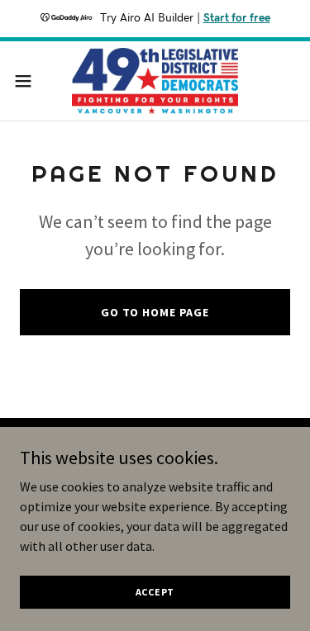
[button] (29, 80)
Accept (155, 592)
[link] (155, 81)
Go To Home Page (155, 312)
